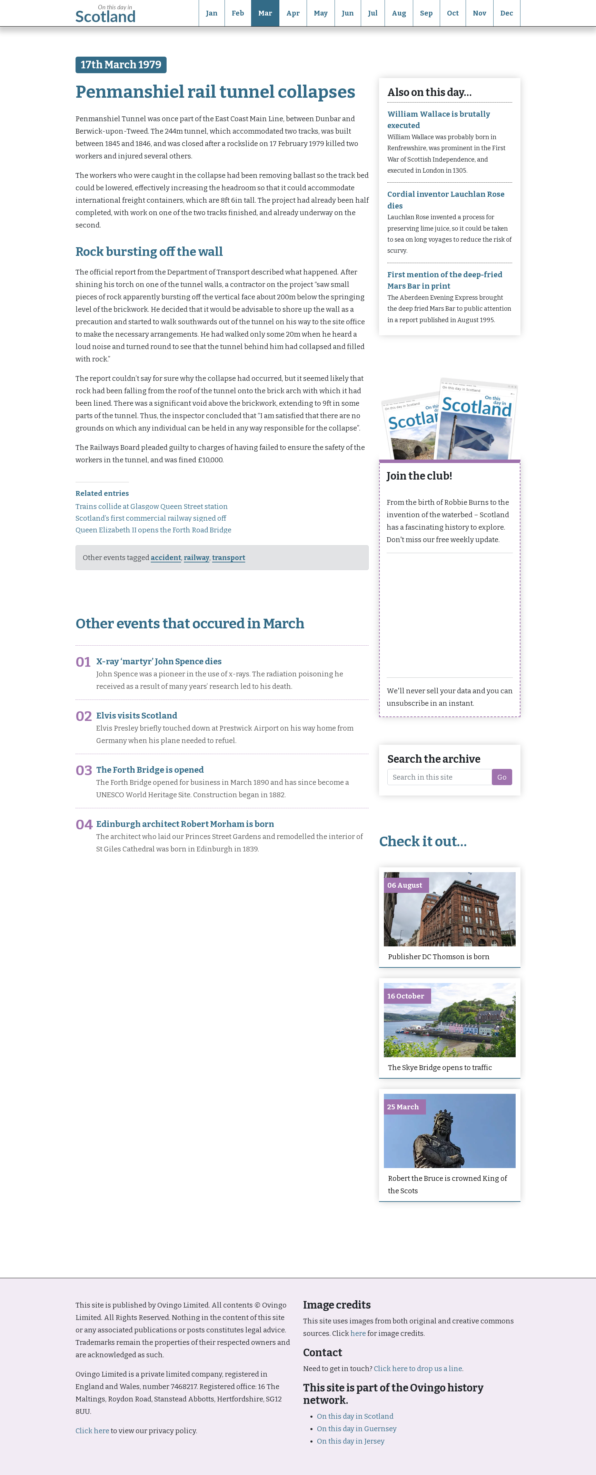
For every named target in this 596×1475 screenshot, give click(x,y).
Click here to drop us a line (418, 1369)
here (358, 1333)
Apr (293, 13)
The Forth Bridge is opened (150, 770)
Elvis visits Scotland (136, 716)
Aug (399, 13)
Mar (265, 13)
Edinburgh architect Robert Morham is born (185, 824)
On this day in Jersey (351, 1441)
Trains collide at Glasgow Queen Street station (152, 506)
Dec (506, 13)
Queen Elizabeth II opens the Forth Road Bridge (153, 530)
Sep (426, 13)
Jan (212, 13)
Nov (479, 13)
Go (502, 777)
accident (166, 557)
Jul (373, 13)
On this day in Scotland (355, 1416)
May (321, 13)
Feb (238, 13)
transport (228, 557)
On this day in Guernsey (357, 1429)
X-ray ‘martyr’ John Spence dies (159, 661)
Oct (453, 13)
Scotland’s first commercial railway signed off (151, 518)
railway (196, 557)
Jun (348, 13)
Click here (92, 1431)
